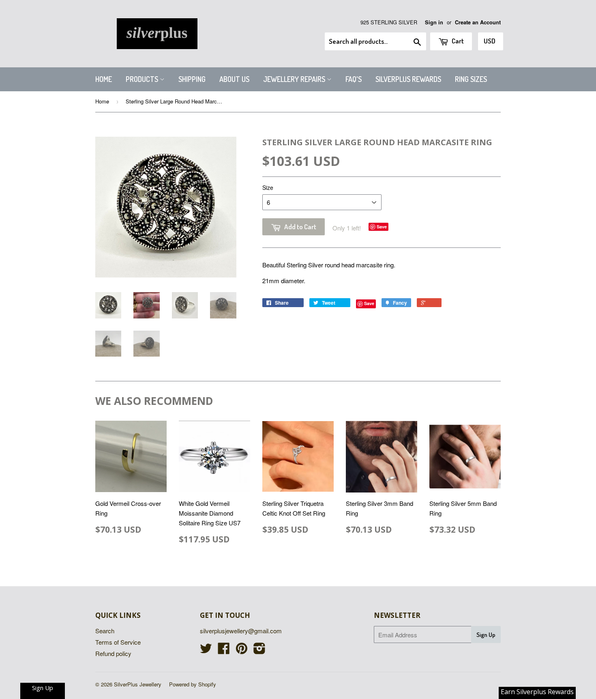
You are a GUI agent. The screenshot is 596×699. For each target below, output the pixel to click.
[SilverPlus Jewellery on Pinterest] (242, 650)
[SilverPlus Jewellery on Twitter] (206, 650)
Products (143, 79)
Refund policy (113, 653)
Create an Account (478, 22)
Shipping (192, 79)
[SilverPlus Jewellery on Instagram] (259, 650)
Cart (457, 41)
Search (104, 630)
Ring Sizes (471, 79)
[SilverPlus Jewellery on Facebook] (224, 650)
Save (382, 227)
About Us (234, 79)
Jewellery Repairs (295, 79)
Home (103, 79)
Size (267, 187)
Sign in (434, 22)
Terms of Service (118, 642)
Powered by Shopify (192, 684)
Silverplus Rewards (408, 79)
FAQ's (353, 79)
